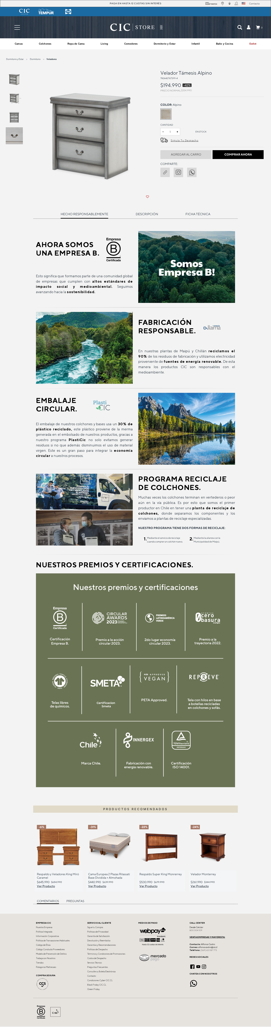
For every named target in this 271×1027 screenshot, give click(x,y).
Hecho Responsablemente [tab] (84, 214)
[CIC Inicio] (132, 27)
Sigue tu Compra (95, 927)
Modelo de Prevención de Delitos (51, 954)
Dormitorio (35, 59)
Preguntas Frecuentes (97, 967)
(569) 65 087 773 (209, 950)
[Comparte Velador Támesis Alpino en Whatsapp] (193, 171)
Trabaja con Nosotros (45, 958)
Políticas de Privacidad (97, 931)
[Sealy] (68, 11)
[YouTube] (198, 966)
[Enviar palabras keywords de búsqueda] (240, 27)
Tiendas (40, 962)
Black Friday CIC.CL (96, 985)
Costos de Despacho (96, 958)
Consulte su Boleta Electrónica (101, 971)
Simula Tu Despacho (184, 140)
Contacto (91, 976)
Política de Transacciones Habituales (53, 940)
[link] (253, 43)
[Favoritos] (147, 197)
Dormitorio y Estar (15, 59)
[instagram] (180, 171)
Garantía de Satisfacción (98, 936)
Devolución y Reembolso (98, 940)
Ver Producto (46, 886)
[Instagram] (204, 966)
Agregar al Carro (186, 154)
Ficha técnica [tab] (197, 214)
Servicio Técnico (94, 962)
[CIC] (24, 11)
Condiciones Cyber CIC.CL (100, 980)
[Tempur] (46, 11)
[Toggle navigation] (17, 27)
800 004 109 (196, 930)
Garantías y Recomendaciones (101, 945)
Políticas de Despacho (97, 949)
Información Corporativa (47, 936)
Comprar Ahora (238, 154)
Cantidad (166, 124)
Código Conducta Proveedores (50, 949)
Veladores (51, 59)
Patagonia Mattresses (46, 967)
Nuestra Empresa (44, 927)
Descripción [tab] (147, 214)
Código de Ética (43, 945)
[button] (248, 27)
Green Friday (93, 989)
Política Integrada (44, 931)
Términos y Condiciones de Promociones (106, 954)
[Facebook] (192, 966)
